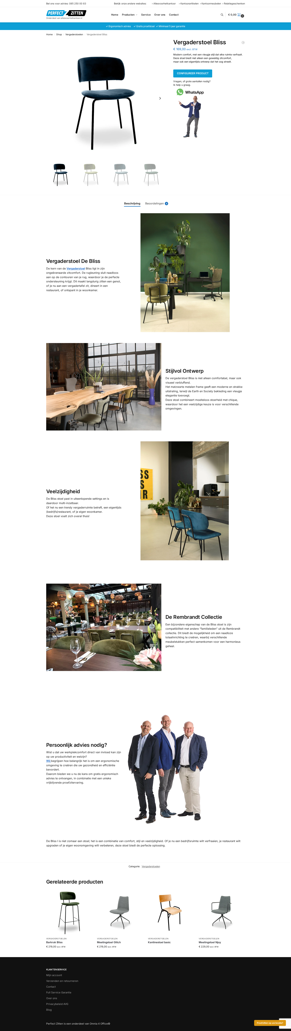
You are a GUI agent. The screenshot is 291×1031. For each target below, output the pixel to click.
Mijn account (54, 975)
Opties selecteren (69, 953)
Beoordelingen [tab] (156, 203)
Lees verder (171, 948)
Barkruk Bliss (54, 942)
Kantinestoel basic (159, 942)
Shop (59, 34)
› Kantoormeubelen (211, 3)
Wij (48, 761)
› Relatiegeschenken (233, 3)
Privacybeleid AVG (57, 1004)
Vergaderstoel (76, 268)
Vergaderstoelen (74, 34)
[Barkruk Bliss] (243, 42)
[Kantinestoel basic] (171, 912)
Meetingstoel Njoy (210, 942)
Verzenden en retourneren (62, 981)
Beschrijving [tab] (132, 203)
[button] (236, 15)
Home (49, 34)
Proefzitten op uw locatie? (270, 1023)
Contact (51, 986)
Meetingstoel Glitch (109, 942)
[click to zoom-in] (105, 98)
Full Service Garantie (58, 992)
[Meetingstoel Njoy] (222, 912)
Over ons (51, 998)
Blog (49, 1009)
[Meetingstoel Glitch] (120, 912)
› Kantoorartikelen (189, 3)
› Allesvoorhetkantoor (164, 3)
